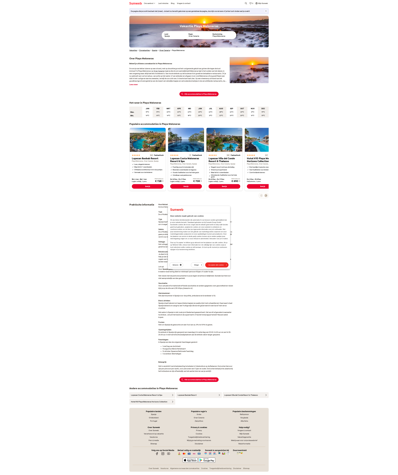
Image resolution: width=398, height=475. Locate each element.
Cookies (199, 434)
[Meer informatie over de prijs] (163, 181)
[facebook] (157, 455)
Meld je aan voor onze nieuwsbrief (244, 440)
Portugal (153, 421)
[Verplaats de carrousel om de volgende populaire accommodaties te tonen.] (266, 195)
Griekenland (153, 418)
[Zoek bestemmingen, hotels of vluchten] (246, 3)
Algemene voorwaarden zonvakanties (184, 468)
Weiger (196, 265)
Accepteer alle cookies (216, 265)
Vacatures (154, 437)
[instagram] (162, 455)
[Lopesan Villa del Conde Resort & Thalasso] (224, 159)
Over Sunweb (154, 430)
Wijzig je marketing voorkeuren (199, 440)
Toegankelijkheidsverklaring (199, 437)
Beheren (175, 265)
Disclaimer (199, 444)
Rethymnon (244, 414)
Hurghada (244, 418)
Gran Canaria (159, 71)
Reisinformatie (244, 444)
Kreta (199, 414)
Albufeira (244, 421)
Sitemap (153, 444)
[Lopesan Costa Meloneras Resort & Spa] (186, 159)
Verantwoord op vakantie (154, 434)
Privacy (199, 430)
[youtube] (168, 455)
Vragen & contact (244, 430)
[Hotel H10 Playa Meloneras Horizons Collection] (263, 159)
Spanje (153, 414)
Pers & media (154, 440)
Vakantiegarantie (244, 437)
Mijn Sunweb (244, 434)
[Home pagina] (135, 3)
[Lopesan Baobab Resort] (148, 159)
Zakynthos (199, 421)
